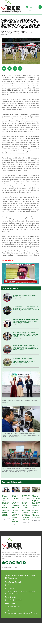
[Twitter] (6, 562)
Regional (4, 34)
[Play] (20, 274)
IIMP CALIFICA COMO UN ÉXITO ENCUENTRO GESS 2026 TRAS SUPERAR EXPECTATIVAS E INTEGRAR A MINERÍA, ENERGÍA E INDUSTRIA (25, 321)
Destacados (6, 33)
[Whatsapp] (17, 562)
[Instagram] (10, 562)
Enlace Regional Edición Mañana (23, 33)
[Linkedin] (20, 562)
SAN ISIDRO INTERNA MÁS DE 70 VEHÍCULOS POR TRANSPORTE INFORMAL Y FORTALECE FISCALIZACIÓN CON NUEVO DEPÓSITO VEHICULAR (26, 308)
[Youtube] (13, 562)
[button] (4, 68)
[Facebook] (3, 562)
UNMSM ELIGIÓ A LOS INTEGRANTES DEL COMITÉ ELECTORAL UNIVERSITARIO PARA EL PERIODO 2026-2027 (25, 295)
